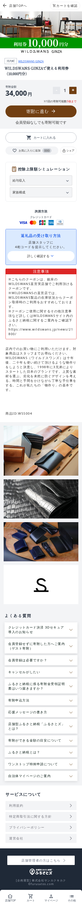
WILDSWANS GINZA (31, 61)
